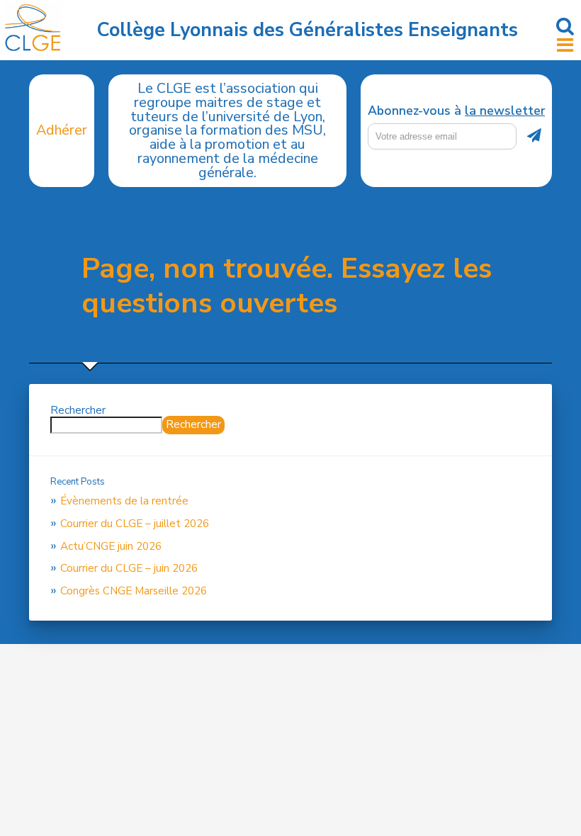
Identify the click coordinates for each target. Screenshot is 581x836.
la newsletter (505, 110)
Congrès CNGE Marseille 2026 (133, 591)
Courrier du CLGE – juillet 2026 (134, 523)
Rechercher (78, 410)
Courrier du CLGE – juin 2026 (129, 568)
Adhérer (61, 130)
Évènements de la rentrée (124, 501)
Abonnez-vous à (456, 111)
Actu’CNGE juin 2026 (111, 546)
